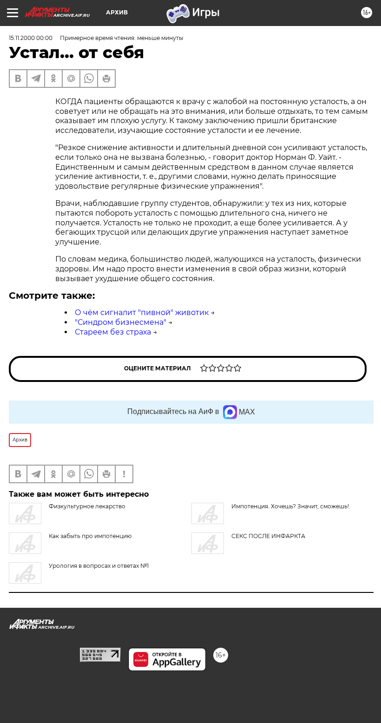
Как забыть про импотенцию (90, 535)
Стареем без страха (113, 332)
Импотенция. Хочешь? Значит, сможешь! (290, 506)
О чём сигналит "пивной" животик (142, 312)
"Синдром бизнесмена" (120, 322)
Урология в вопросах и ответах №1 (99, 565)
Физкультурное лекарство (87, 506)
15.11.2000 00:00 (31, 37)
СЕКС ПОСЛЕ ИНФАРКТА (268, 535)
